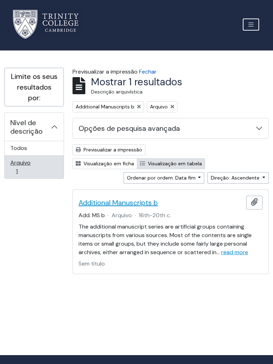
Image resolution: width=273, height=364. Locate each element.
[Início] (49, 24)
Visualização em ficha (108, 163)
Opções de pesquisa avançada (129, 128)
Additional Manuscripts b (118, 202)
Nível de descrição (26, 127)
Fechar (148, 71)
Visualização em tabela (174, 163)
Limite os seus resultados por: (34, 87)
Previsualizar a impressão (112, 149)
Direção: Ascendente (236, 178)
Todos (18, 148)
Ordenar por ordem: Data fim (162, 178)
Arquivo (27, 167)
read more (234, 252)
